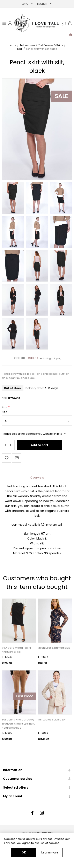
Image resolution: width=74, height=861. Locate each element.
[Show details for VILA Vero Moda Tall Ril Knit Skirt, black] (19, 621)
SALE (61, 96)
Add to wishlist (6, 458)
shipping (56, 358)
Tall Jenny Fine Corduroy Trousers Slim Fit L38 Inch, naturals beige (18, 724)
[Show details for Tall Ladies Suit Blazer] (55, 692)
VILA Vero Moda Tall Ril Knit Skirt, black (16, 650)
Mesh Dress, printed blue (54, 648)
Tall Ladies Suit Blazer (52, 719)
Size (5, 407)
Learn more (49, 852)
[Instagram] (42, 813)
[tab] (37, 477)
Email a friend (16, 458)
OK (24, 852)
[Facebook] (32, 813)
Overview (37, 477)
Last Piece (24, 696)
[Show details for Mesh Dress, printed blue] (55, 621)
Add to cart (39, 445)
